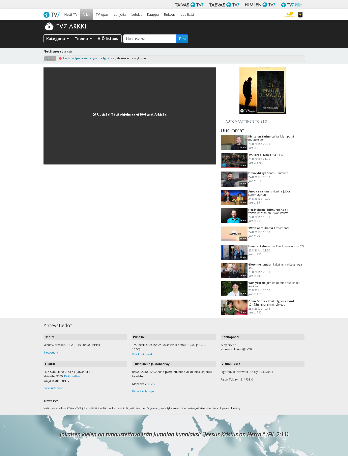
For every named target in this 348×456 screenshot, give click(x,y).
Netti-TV (70, 14)
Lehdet (136, 14)
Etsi (182, 38)
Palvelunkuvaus (53, 388)
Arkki (86, 14)
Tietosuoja (51, 352)
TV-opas (102, 14)
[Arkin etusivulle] (66, 26)
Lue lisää (187, 14)
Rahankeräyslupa (143, 391)
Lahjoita (120, 14)
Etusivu (53, 14)
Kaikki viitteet (73, 376)
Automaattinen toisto (246, 121)
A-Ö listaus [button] (108, 38)
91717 (151, 384)
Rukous (169, 14)
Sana (300, 14)
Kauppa (153, 14)
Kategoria (56, 38)
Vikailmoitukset (142, 354)
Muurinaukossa (289, 14)
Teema (82, 38)
